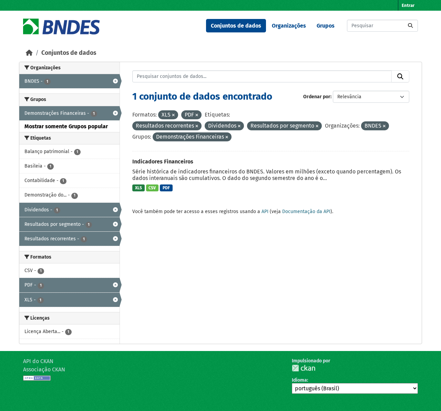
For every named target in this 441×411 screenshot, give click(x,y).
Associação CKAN (44, 369)
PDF (166, 188)
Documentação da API (306, 211)
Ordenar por (316, 97)
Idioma (299, 380)
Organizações (289, 25)
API (264, 211)
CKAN (303, 368)
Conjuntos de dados (236, 25)
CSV (152, 188)
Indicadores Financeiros (162, 161)
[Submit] (410, 26)
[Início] (29, 53)
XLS (138, 188)
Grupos (326, 25)
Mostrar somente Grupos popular (66, 126)
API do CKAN (38, 361)
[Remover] (173, 115)
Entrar (408, 5)
